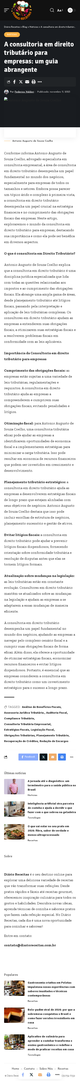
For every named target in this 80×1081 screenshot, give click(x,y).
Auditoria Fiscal (56, 712)
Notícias (12, 34)
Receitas (33, 840)
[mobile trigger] (7, 10)
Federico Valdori (24, 92)
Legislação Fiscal (42, 729)
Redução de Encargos (54, 741)
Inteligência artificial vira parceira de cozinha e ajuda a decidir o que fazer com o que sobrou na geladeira (52, 808)
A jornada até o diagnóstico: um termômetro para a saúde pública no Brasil (52, 785)
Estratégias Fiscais (16, 729)
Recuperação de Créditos (21, 741)
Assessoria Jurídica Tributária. (24, 712)
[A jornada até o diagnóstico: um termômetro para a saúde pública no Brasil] (14, 786)
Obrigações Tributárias (19, 735)
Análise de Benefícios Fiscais (41, 707)
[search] (52, 10)
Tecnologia (34, 818)
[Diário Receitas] (21, 10)
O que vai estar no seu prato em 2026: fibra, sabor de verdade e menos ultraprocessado (48, 831)
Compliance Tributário (19, 718)
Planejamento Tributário (52, 735)
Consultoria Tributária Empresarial (27, 724)
